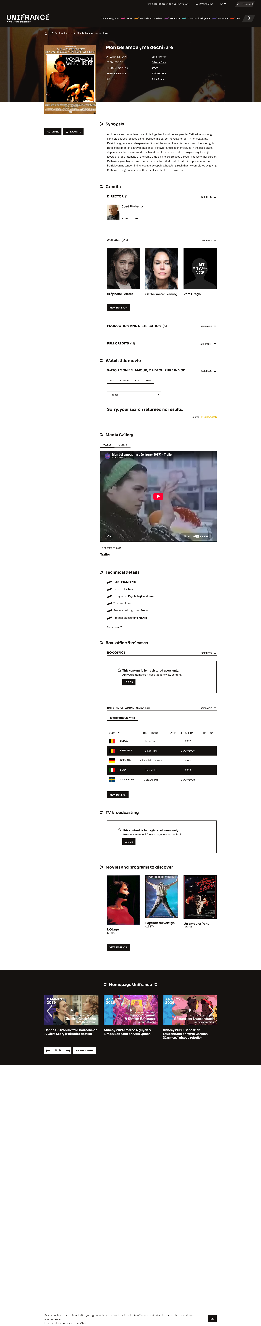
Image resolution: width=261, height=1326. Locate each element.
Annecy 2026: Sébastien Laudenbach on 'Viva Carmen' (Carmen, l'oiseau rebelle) (185, 1034)
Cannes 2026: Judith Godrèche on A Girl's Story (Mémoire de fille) (70, 1032)
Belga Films (151, 741)
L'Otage (113, 929)
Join (238, 18)
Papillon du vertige (160, 923)
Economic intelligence (199, 18)
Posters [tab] (122, 444)
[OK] (212, 1318)
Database (175, 18)
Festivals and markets (151, 18)
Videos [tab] (107, 444)
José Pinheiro (159, 56)
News (129, 18)
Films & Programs (110, 18)
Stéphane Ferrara (120, 294)
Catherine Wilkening (161, 294)
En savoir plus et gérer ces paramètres (65, 1322)
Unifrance (223, 18)
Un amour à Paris (196, 924)
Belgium (125, 740)
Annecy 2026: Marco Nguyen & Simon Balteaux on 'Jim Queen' (127, 1032)
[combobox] (134, 394)
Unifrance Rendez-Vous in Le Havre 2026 (168, 3)
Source (196, 416)
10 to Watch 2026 (204, 3)
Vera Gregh (192, 294)
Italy (123, 769)
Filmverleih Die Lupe (151, 760)
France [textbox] (114, 394)
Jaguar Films (151, 779)
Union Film (151, 770)
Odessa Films (159, 62)
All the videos (84, 1050)
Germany (125, 760)
